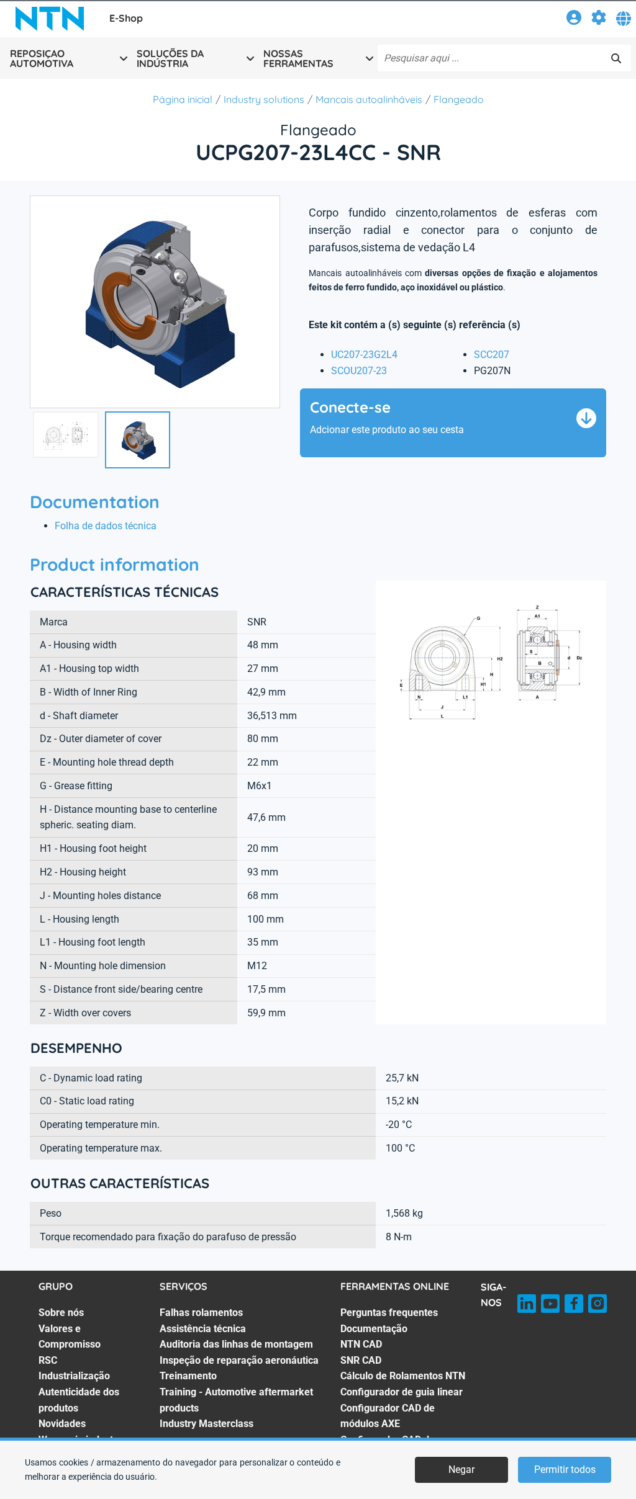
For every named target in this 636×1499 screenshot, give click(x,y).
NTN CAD (361, 1344)
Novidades (62, 1424)
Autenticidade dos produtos (79, 1400)
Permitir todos (565, 1469)
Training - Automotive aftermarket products (236, 1400)
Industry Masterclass (206, 1424)
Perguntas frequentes (389, 1312)
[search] (616, 58)
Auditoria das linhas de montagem (236, 1344)
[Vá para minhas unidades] (598, 19)
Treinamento (188, 1376)
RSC (48, 1360)
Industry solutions (264, 99)
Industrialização (74, 1376)
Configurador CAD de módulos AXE (387, 1416)
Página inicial (182, 99)
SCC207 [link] (491, 354)
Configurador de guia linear (401, 1392)
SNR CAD (360, 1360)
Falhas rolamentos (201, 1312)
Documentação (373, 1329)
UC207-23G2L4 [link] (364, 354)
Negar (461, 1469)
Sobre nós (61, 1312)
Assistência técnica (203, 1329)
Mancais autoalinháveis (369, 99)
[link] (573, 19)
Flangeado (459, 99)
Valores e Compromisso (70, 1337)
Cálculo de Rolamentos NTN (402, 1376)
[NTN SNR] (49, 18)
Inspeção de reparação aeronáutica (239, 1360)
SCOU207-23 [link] (359, 371)
